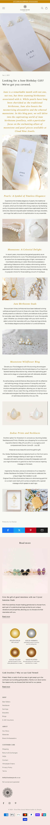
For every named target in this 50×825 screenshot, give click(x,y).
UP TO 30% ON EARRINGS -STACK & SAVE (25, 1)
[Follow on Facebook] (3, 803)
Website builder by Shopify (33, 809)
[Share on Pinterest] (30, 530)
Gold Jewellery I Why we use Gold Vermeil (20, 673)
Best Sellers (6, 702)
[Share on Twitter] (19, 530)
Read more (6, 616)
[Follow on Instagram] (9, 803)
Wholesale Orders (8, 764)
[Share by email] (42, 530)
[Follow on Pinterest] (15, 803)
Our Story (5, 731)
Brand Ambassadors (9, 738)
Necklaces (5, 705)
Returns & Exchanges (9, 753)
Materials (5, 734)
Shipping (5, 749)
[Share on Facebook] (8, 530)
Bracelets (5, 713)
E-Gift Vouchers (8, 720)
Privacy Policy (7, 767)
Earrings (5, 709)
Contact (5, 760)
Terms (4, 771)
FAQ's (4, 756)
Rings (4, 716)
